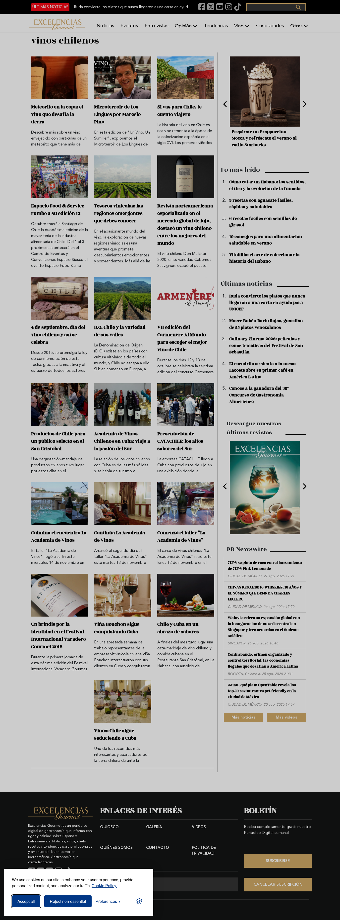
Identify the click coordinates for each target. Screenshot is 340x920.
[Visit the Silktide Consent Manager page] (139, 901)
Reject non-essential (68, 901)
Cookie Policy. (104, 885)
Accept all (26, 901)
